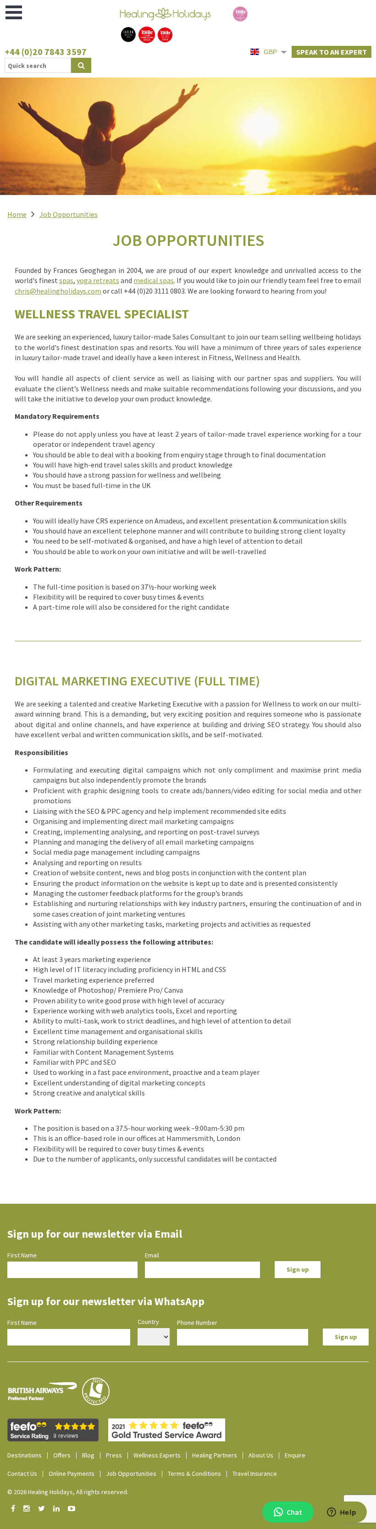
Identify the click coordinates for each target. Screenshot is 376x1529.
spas (66, 280)
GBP (270, 52)
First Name (22, 1255)
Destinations (24, 1455)
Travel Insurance (254, 1473)
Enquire (295, 1455)
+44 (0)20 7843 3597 (46, 51)
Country (148, 1322)
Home (17, 214)
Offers (62, 1455)
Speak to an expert (331, 51)
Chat (294, 1512)
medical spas (153, 280)
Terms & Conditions (194, 1473)
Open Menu (14, 12)
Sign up (298, 1269)
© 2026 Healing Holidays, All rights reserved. (67, 1492)
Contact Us (22, 1473)
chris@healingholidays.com (58, 290)
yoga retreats (98, 280)
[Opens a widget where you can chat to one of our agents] (341, 1512)
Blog (88, 1455)
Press (114, 1455)
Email (152, 1255)
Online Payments (71, 1473)
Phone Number (197, 1322)
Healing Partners (214, 1455)
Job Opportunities (68, 214)
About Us (261, 1455)
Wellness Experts (157, 1455)
